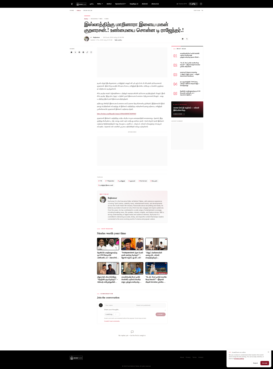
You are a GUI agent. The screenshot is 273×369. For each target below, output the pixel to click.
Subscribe (177, 114)
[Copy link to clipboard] (87, 52)
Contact (200, 357)
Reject (255, 363)
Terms (194, 357)
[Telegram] (83, 52)
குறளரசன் (132, 181)
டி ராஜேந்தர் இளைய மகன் (105, 185)
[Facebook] (79, 52)
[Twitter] (75, 52)
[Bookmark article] (91, 52)
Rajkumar (96, 37)
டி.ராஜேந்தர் (121, 181)
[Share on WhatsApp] (182, 39)
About (182, 357)
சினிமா (79, 10)
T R (100, 181)
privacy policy (239, 358)
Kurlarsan (143, 181)
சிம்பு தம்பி (154, 181)
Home (72, 10)
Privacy (188, 357)
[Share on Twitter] (187, 39)
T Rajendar (109, 181)
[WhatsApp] (71, 52)
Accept (264, 363)
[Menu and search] (72, 4)
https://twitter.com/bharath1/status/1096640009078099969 (116, 114)
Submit (161, 314)
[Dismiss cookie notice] (268, 352)
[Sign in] (201, 3)
